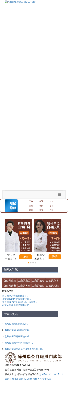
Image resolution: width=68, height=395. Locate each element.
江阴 (51, 210)
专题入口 (37, 379)
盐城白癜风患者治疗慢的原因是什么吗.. (24, 349)
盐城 (51, 201)
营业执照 (46, 379)
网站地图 (9, 379)
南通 (41, 201)
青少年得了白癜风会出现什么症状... (19, 301)
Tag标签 (28, 379)
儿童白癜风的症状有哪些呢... (16, 298)
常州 (31, 205)
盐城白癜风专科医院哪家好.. (19, 342)
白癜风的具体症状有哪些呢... (16, 305)
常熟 (51, 205)
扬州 (31, 210)
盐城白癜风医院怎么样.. (16, 323)
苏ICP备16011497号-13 (51, 374)
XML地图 (18, 379)
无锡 (31, 201)
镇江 (41, 210)
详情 (25, 256)
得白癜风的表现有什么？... (15, 295)
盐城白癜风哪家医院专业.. (18, 336)
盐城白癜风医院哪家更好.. (18, 330)
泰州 (41, 205)
